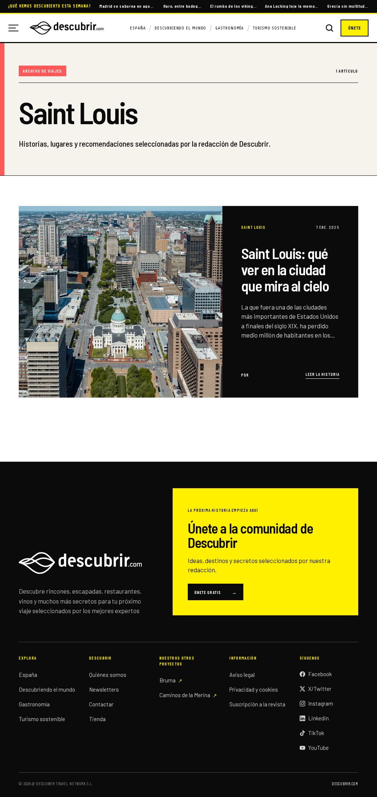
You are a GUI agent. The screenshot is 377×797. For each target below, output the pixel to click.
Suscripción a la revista (257, 704)
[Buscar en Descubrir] (329, 28)
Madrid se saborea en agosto (127, 6)
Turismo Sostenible (274, 28)
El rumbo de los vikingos (233, 6)
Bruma (167, 680)
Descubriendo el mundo (47, 689)
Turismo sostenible (42, 719)
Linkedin (318, 718)
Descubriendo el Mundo (180, 28)
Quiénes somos (107, 674)
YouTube (318, 747)
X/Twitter (319, 688)
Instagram (320, 703)
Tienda (97, 719)
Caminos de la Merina (184, 695)
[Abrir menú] (16, 28)
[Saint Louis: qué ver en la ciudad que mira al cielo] (188, 302)
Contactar (101, 704)
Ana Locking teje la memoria (292, 6)
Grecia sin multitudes (348, 6)
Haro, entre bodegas (182, 6)
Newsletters (104, 689)
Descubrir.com (345, 783)
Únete (354, 28)
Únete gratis (215, 592)
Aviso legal (242, 674)
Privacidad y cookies (253, 689)
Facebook (320, 674)
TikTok (316, 733)
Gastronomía (229, 28)
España (137, 28)
